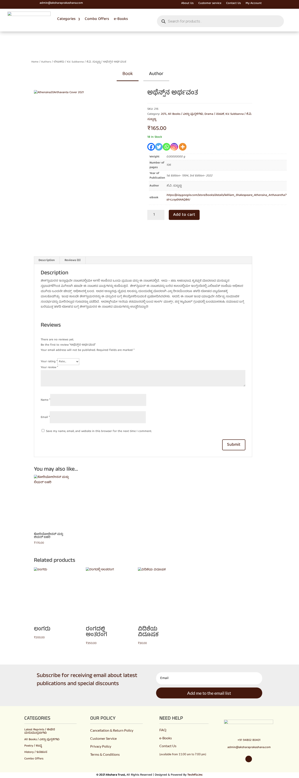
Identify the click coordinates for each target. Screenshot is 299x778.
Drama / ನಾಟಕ (214, 114)
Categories (66, 19)
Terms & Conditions (105, 754)
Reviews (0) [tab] (73, 260)
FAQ (162, 730)
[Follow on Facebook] (24, 3)
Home (35, 61)
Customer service (209, 4)
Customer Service (103, 738)
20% (164, 114)
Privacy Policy (100, 746)
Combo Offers (97, 19)
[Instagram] (174, 147)
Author (156, 74)
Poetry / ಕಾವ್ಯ (33, 745)
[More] (182, 147)
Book (127, 74)
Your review (49, 367)
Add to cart (184, 215)
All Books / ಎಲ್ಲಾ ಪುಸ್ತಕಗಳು (185, 114)
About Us (187, 4)
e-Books (121, 19)
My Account (254, 4)
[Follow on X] (32, 3)
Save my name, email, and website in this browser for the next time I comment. (99, 431)
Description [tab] (47, 260)
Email (45, 417)
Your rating (49, 361)
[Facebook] (151, 147)
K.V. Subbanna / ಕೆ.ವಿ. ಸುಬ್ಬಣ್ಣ (83, 61)
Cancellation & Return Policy (111, 730)
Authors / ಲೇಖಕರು (52, 61)
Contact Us (233, 4)
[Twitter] (159, 147)
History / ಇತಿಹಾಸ (35, 752)
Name (45, 400)
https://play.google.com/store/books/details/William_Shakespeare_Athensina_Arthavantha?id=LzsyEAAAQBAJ (226, 197)
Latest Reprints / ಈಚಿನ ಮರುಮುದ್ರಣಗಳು (39, 731)
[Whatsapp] (166, 147)
